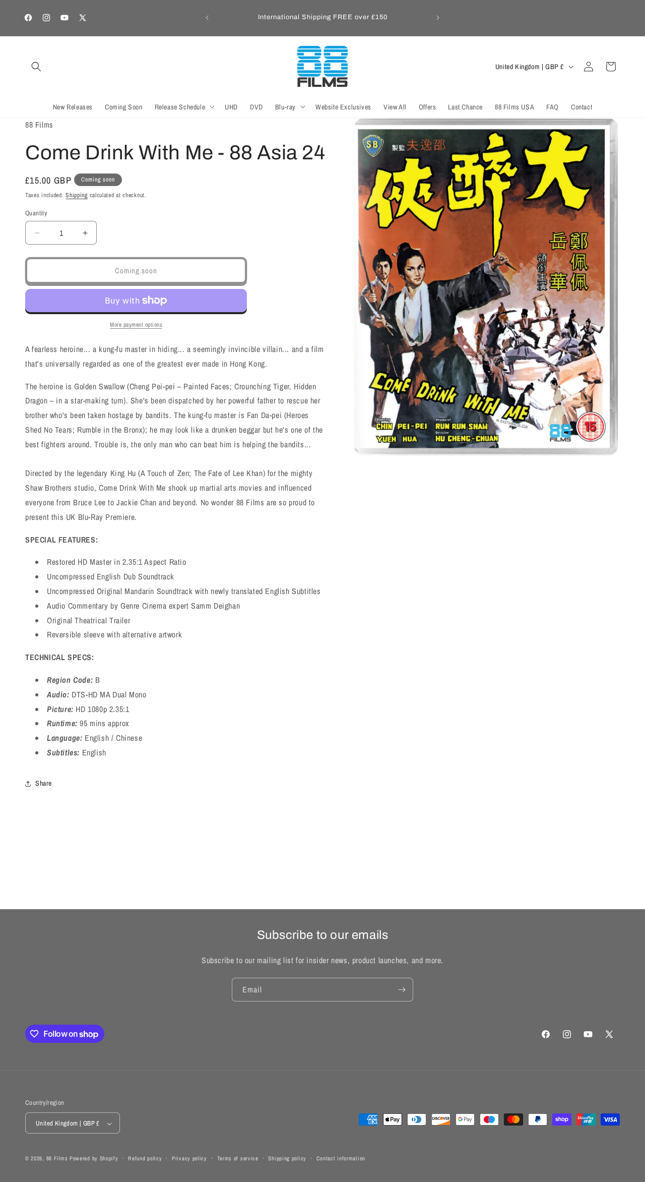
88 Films (57, 1158)
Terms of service (238, 1158)
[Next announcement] (438, 17)
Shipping (77, 195)
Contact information (340, 1158)
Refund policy (145, 1158)
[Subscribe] (402, 989)
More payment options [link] (136, 325)
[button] (36, 66)
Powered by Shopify (94, 1158)
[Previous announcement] (207, 17)
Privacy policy (189, 1158)
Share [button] (43, 783)
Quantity (36, 213)
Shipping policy (287, 1158)
